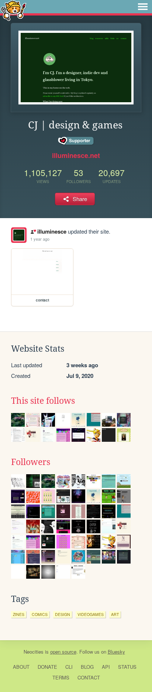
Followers (30, 462)
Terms (60, 677)
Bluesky (116, 651)
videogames (90, 614)
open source (63, 651)
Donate (47, 666)
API (106, 666)
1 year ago (39, 239)
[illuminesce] (19, 235)
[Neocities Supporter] (76, 141)
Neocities (34, 651)
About (21, 666)
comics (40, 614)
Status (127, 666)
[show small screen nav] (143, 6)
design (62, 614)
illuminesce (51, 231)
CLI (69, 666)
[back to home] (13, 10)
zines (18, 614)
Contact (88, 677)
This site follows (43, 401)
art (115, 614)
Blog (87, 666)
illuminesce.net (76, 155)
